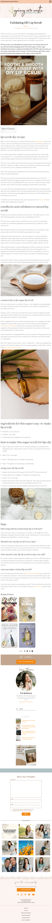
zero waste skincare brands (12, 347)
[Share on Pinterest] (29, 651)
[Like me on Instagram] (22, 895)
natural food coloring (31, 573)
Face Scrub (42, 200)
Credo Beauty (39, 141)
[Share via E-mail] (32, 651)
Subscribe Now (26, 890)
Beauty (26, 26)
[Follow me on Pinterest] (25, 895)
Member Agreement (26, 915)
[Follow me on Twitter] (29, 895)
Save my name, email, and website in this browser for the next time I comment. (23, 810)
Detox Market (10, 326)
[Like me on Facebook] (18, 895)
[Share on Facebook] (24, 651)
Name (12, 799)
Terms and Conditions (26, 912)
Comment (13, 779)
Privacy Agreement (26, 920)
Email (12, 804)
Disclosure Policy (26, 917)
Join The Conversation (26, 662)
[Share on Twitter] (27, 651)
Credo (2, 326)
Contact (26, 910)
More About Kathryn (25, 701)
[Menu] (50, 1)
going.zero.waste (26, 820)
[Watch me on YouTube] (33, 895)
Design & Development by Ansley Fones (26, 902)
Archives (26, 908)
